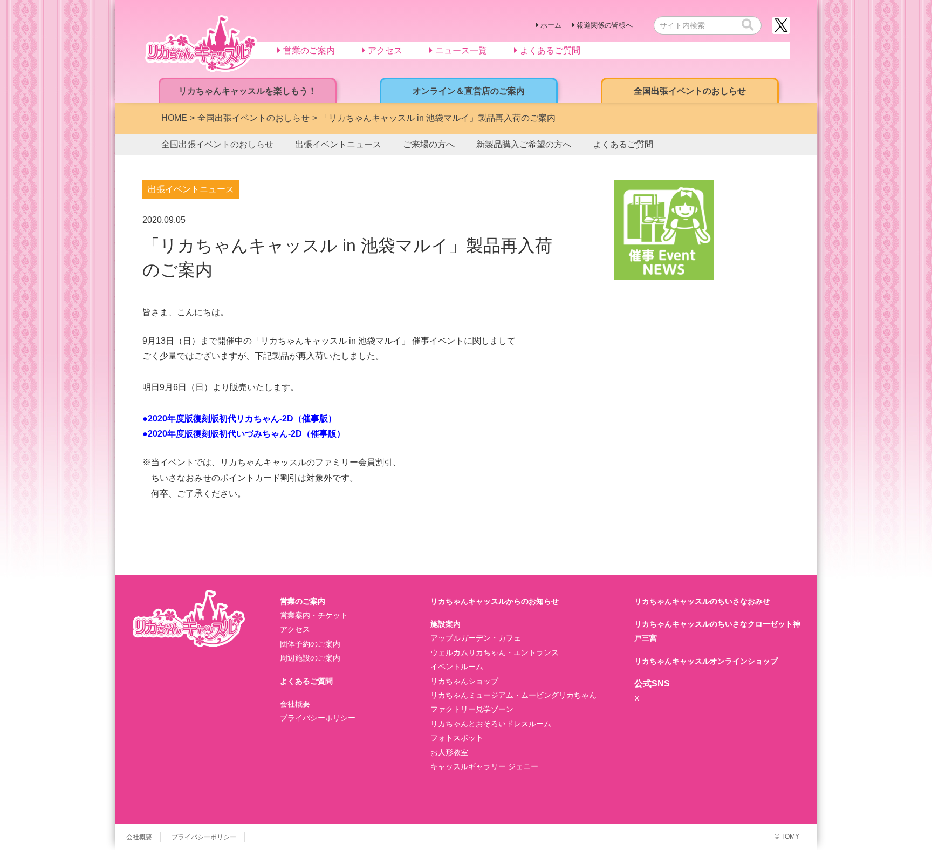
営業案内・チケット (314, 615)
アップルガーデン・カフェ (475, 638)
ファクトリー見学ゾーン (471, 709)
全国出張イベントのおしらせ (217, 144)
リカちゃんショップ (464, 681)
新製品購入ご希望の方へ (523, 144)
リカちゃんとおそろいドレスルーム (490, 723)
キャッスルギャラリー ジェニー (484, 766)
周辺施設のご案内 (310, 658)
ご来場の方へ (429, 144)
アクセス (295, 629)
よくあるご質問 (623, 144)
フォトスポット (456, 737)
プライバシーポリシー (317, 717)
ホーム (550, 25)
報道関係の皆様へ (605, 25)
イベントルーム (456, 666)
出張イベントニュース (338, 144)
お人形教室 (449, 752)
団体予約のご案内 (310, 644)
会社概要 (295, 703)
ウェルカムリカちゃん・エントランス (494, 652)
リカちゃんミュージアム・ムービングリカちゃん (513, 695)
